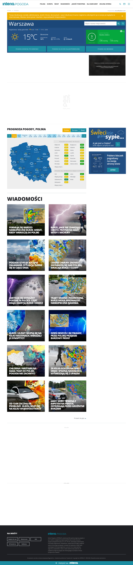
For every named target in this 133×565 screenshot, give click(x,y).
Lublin (72, 153)
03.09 (73, 136)
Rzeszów (72, 158)
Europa (50, 4)
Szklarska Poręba (59, 179)
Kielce (72, 150)
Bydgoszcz (73, 145)
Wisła (71, 179)
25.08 (30, 136)
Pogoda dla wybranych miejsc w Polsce (69, 171)
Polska (42, 4)
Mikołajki (72, 177)
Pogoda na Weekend (105, 49)
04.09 (78, 136)
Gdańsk (72, 147)
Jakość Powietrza (78, 4)
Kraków (57, 147)
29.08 (49, 136)
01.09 (63, 136)
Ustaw (112, 170)
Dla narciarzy (92, 4)
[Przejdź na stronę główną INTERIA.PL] (9, 4)
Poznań (57, 158)
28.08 (44, 136)
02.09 (68, 136)
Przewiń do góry (79, 418)
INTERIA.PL (82, 558)
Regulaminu (51, 558)
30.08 (54, 136)
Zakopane (57, 182)
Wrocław (57, 164)
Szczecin (57, 161)
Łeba (71, 174)
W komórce (12, 544)
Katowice (57, 150)
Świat (56, 4)
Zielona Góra (74, 164)
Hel (56, 174)
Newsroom (24, 539)
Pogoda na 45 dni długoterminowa (66, 49)
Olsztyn (57, 155)
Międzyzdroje (58, 177)
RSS (36, 539)
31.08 (59, 136)
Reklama (24, 544)
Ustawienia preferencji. (60, 558)
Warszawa (73, 161)
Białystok (57, 145)
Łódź (56, 153)
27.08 (39, 136)
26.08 (35, 136)
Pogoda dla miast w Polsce (69, 142)
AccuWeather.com (120, 11)
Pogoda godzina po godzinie (27, 49)
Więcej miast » (59, 167)
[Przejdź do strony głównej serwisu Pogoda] (22, 4)
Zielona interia (105, 4)
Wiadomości (65, 4)
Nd (19, 136)
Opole (72, 155)
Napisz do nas (12, 539)
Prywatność (69, 558)
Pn (24, 136)
